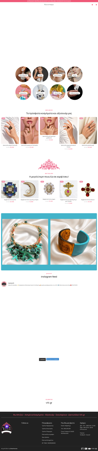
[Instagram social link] (25, 426)
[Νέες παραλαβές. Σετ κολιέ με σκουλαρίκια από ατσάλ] (85, 295)
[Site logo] (49, 4)
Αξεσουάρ (58, 93)
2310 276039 (61, 389)
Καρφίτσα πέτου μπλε (10, 199)
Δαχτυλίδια (57, 75)
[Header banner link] (49, 1)
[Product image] (10, 130)
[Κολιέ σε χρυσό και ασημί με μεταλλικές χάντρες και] (61, 350)
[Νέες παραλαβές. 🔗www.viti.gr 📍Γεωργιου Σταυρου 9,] (61, 322)
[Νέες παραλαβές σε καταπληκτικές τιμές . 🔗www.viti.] (37, 308)
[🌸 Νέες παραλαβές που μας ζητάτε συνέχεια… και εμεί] (61, 336)
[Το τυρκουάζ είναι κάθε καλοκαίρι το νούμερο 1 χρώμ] (85, 350)
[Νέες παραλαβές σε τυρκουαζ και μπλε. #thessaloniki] (37, 322)
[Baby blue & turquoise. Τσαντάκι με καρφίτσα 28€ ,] (85, 308)
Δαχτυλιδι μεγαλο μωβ (88, 145)
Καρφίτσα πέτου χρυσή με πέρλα (29, 199)
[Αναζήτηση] (83, 4)
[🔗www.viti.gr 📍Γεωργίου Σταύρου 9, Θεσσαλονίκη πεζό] (13, 322)
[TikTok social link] (28, 426)
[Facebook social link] (23, 426)
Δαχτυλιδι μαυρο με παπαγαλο (29, 145)
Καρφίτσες (40, 93)
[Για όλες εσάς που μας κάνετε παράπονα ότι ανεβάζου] (37, 336)
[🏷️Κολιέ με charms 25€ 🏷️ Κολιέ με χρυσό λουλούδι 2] (13, 308)
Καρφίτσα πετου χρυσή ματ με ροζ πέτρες (68, 200)
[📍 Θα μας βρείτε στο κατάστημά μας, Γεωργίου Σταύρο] (13, 350)
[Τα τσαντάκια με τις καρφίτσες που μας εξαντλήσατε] (61, 308)
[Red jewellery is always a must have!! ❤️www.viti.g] (13, 295)
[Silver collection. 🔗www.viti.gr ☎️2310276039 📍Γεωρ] (13, 336)
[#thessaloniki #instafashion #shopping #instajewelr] (37, 295)
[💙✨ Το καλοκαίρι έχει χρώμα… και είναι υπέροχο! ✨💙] (37, 350)
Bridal (40, 75)
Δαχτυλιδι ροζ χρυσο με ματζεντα (49, 137)
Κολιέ (74, 75)
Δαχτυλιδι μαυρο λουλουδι (10, 145)
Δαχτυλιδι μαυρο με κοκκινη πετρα (68, 146)
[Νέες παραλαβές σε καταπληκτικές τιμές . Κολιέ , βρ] (85, 336)
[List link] (50, 426)
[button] (7, 426)
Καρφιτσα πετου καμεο (49, 199)
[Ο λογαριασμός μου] (88, 4)
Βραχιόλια (23, 93)
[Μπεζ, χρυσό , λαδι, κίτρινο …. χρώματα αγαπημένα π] (85, 322)
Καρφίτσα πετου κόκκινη (87, 199)
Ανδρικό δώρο (74, 93)
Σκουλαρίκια (23, 75)
